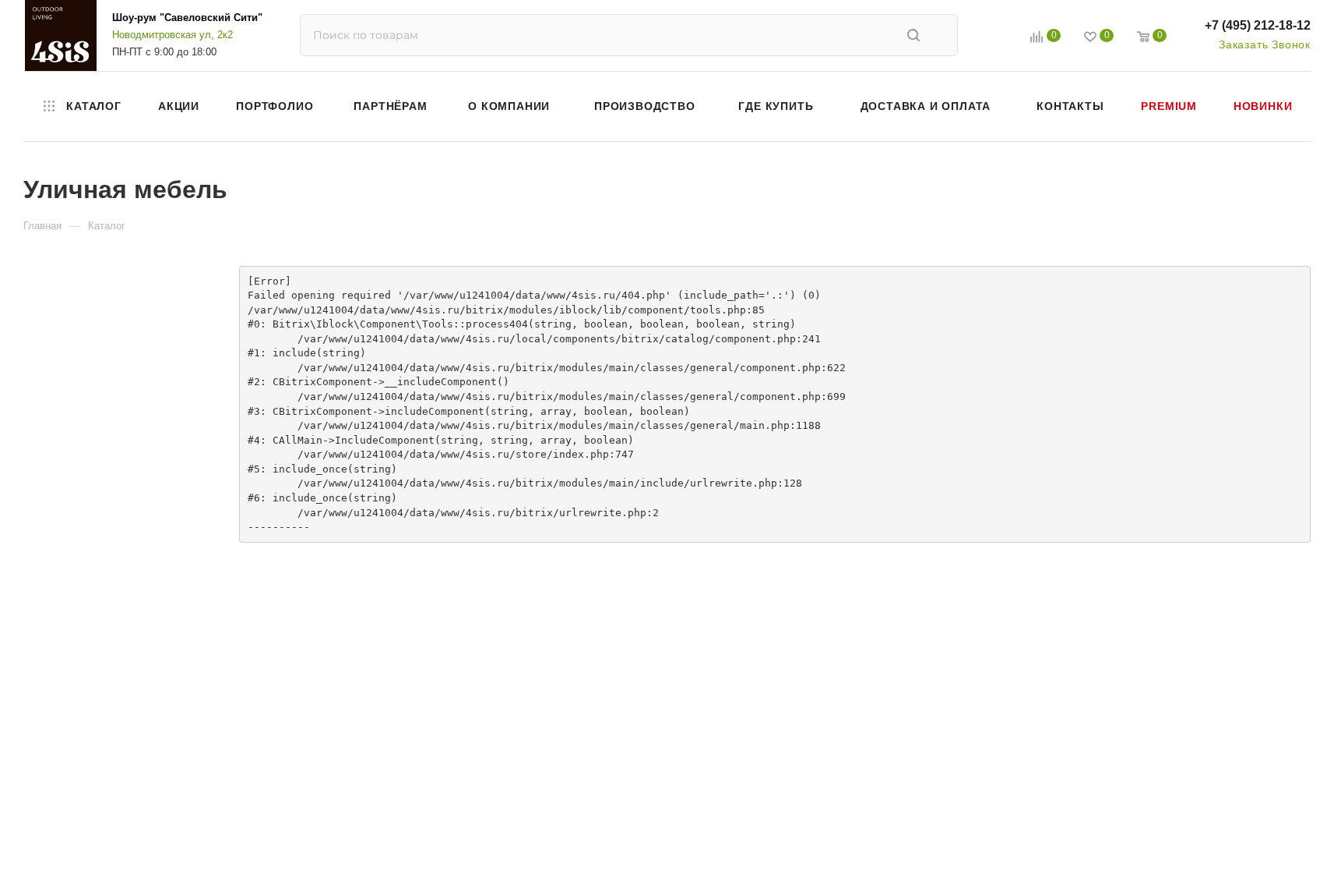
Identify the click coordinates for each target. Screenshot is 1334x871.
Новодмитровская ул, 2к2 (172, 35)
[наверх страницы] (1258, 830)
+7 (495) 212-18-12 (1258, 25)
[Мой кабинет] (1001, 38)
